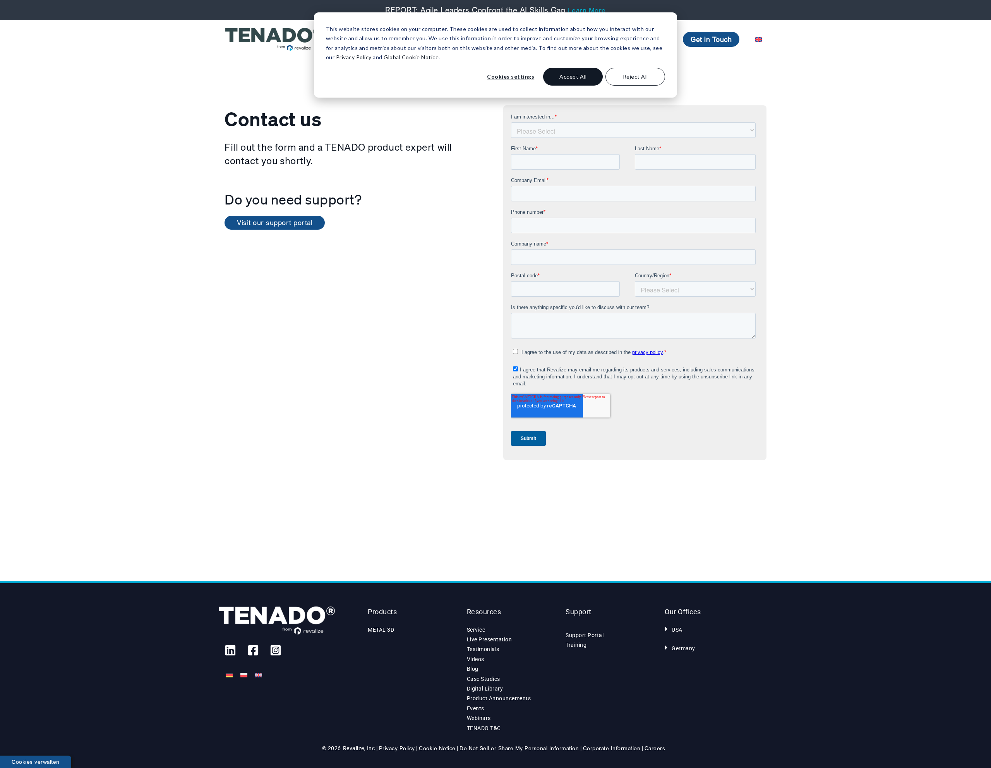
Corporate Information (612, 748)
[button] (713, 629)
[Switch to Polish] (244, 675)
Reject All (635, 76)
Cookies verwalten (36, 761)
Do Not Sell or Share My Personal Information (519, 748)
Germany (683, 648)
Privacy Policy (354, 57)
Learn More (587, 10)
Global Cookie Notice (411, 57)
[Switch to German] (229, 675)
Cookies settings (510, 76)
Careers (655, 748)
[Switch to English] (258, 675)
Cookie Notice (437, 748)
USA (677, 630)
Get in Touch (711, 39)
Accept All (572, 76)
